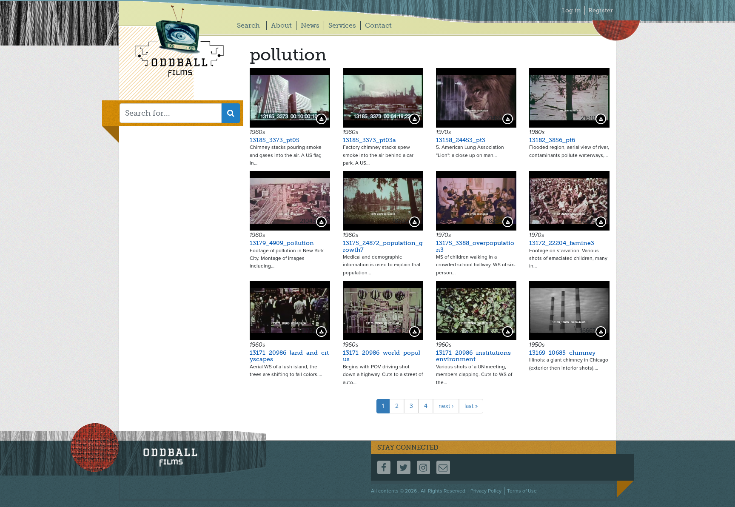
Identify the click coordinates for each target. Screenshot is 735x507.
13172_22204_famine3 (561, 243)
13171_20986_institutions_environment (475, 356)
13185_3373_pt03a (369, 140)
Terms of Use (522, 491)
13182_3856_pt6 (552, 140)
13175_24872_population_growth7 (383, 246)
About (281, 25)
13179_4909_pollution (282, 243)
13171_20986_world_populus (381, 356)
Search (248, 25)
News (310, 25)
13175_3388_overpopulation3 (475, 246)
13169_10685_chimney (562, 352)
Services (342, 25)
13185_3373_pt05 (274, 140)
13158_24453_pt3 (460, 140)
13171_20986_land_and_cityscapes (289, 356)
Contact (378, 25)
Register (600, 10)
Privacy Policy (485, 491)
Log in (571, 10)
